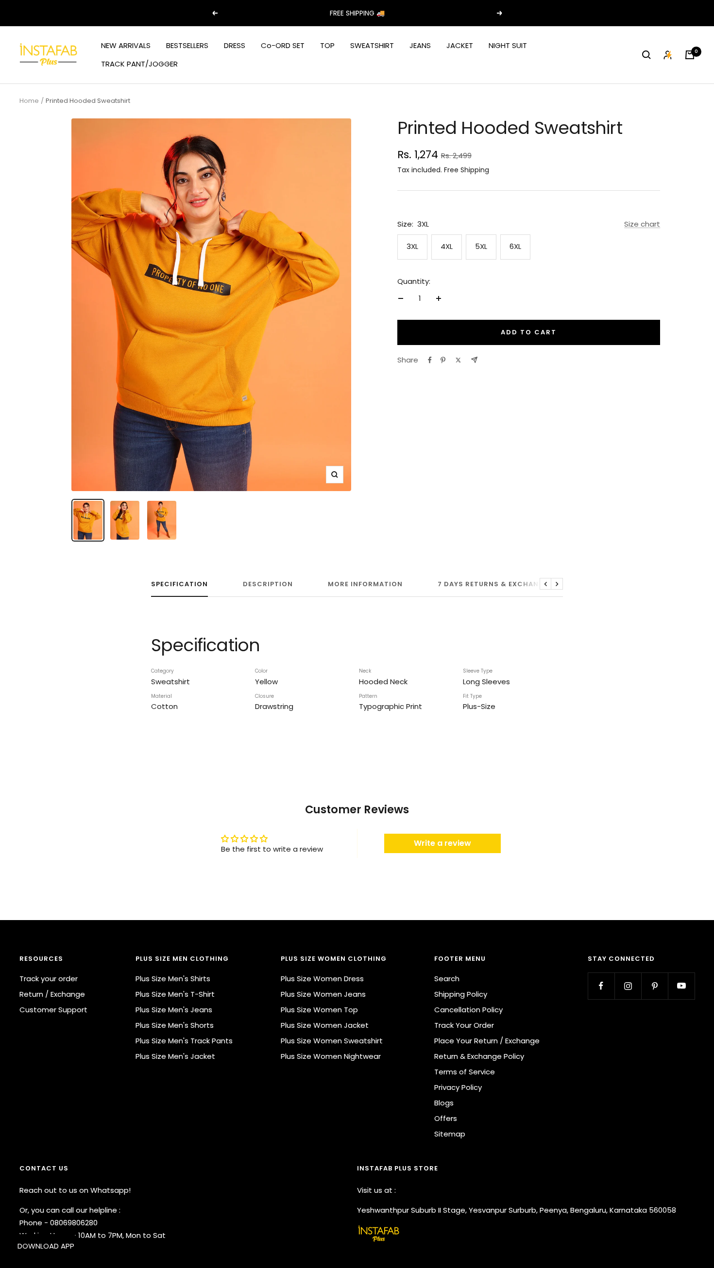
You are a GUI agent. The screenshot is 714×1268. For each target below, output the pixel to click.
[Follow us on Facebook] (601, 985)
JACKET (459, 45)
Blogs (444, 1103)
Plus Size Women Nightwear (331, 1056)
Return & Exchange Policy (479, 1056)
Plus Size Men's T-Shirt (175, 994)
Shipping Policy (460, 994)
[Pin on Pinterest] (443, 360)
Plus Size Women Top (319, 1010)
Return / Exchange (52, 994)
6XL (515, 246)
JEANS (420, 45)
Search (446, 978)
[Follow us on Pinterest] (654, 985)
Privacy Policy (458, 1087)
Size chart (642, 224)
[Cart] (690, 54)
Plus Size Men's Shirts (173, 978)
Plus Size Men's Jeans (174, 1010)
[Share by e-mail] (474, 360)
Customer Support (53, 1010)
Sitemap (449, 1134)
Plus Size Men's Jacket (175, 1056)
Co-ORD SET (283, 45)
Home (29, 100)
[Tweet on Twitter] (458, 360)
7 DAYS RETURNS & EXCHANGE (493, 584)
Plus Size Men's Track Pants (184, 1041)
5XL (481, 246)
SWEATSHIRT (372, 45)
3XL (412, 246)
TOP (327, 45)
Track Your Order (464, 1025)
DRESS (234, 45)
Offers (445, 1118)
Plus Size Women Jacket (325, 1025)
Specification (179, 584)
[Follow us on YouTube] (681, 985)
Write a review (442, 843)
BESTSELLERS (187, 45)
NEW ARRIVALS (126, 45)
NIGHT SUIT (508, 45)
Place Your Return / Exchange (487, 1041)
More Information (365, 584)
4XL (447, 246)
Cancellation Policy (468, 1010)
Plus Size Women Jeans (323, 994)
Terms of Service (464, 1072)
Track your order (48, 978)
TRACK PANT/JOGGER (139, 64)
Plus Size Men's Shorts (175, 1025)
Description (268, 584)
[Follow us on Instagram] (627, 985)
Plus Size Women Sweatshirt (332, 1041)
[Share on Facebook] (430, 360)
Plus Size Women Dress (322, 978)
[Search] (646, 54)
